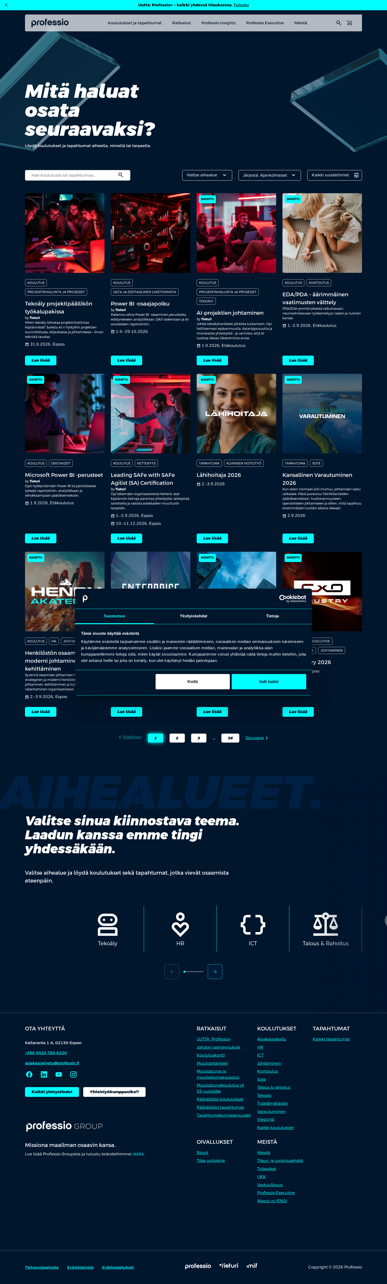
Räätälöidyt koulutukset (220, 1099)
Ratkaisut (181, 23)
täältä (138, 1154)
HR (260, 1047)
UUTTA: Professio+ (214, 1039)
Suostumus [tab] (114, 616)
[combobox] (77, 175)
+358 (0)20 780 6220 (46, 1052)
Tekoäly (264, 1095)
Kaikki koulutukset (275, 1127)
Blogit (202, 1152)
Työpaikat (266, 1168)
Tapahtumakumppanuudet (224, 1115)
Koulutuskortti (211, 1055)
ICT (260, 1055)
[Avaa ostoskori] (349, 23)
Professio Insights (218, 23)
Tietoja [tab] (272, 616)
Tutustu (241, 5)
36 (227, 739)
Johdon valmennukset (218, 1047)
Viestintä (265, 1119)
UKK (261, 1176)
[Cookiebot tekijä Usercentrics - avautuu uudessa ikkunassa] (283, 599)
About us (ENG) (272, 1201)
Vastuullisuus (270, 1185)
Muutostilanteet (212, 1063)
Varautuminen (271, 1111)
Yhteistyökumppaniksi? (114, 1091)
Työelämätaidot (272, 1103)
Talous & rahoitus (273, 1087)
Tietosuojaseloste (42, 1267)
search (339, 23)
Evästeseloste (80, 1267)
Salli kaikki (269, 681)
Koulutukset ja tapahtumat (135, 23)
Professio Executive (265, 23)
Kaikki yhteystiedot (52, 1091)
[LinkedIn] (44, 1074)
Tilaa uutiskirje (211, 1160)
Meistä (300, 23)
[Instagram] (73, 1074)
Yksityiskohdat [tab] (193, 616)
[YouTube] (58, 1074)
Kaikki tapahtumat (331, 1039)
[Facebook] (29, 1074)
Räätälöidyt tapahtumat (220, 1107)
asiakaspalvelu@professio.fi (52, 1063)
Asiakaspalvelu (271, 1039)
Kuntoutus (267, 1071)
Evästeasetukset (118, 1267)
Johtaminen (269, 1063)
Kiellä (192, 681)
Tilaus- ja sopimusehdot (280, 1160)
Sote (261, 1079)
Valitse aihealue (207, 175)
